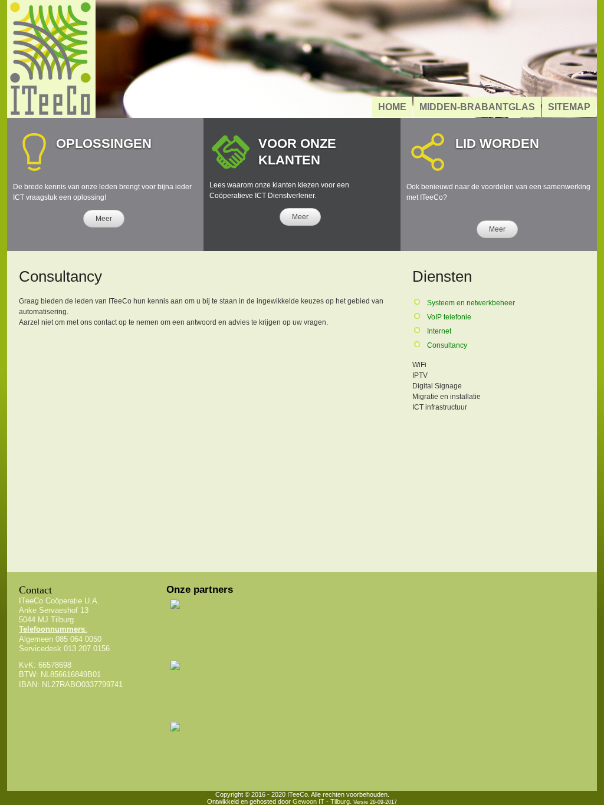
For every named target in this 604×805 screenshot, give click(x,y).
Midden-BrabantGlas (477, 107)
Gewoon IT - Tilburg (321, 801)
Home (392, 107)
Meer (104, 219)
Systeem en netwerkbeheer (471, 303)
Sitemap (569, 107)
